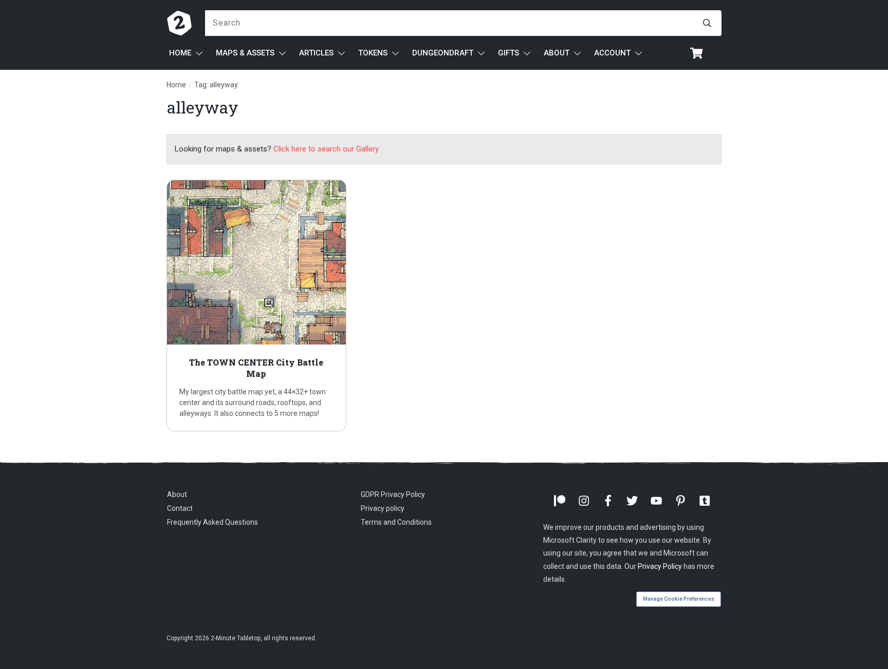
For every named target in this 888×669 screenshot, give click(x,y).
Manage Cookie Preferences (678, 599)
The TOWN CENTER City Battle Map (256, 305)
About (177, 494)
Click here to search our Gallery (326, 149)
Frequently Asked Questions (212, 522)
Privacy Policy (660, 566)
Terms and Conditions (396, 522)
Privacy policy (382, 508)
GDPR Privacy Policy (393, 494)
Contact (180, 508)
